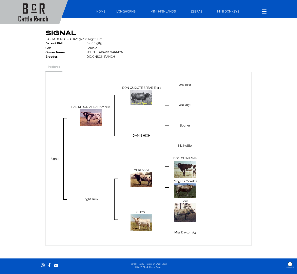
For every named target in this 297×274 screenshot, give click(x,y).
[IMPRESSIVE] (141, 179)
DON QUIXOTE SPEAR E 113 (141, 87)
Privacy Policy (137, 264)
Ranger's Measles (185, 181)
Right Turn (95, 39)
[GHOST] (141, 222)
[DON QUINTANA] (185, 168)
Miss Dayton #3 (185, 232)
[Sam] (185, 212)
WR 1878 (185, 105)
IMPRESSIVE (141, 170)
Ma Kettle (185, 145)
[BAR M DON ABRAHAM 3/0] (91, 117)
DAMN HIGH (141, 135)
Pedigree (54, 66)
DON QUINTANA (185, 158)
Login (164, 264)
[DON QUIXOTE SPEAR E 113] (141, 97)
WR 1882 (185, 85)
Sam (185, 201)
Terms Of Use (153, 264)
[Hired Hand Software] (290, 268)
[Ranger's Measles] (185, 190)
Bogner (185, 125)
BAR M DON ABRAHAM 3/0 (64, 39)
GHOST (141, 212)
